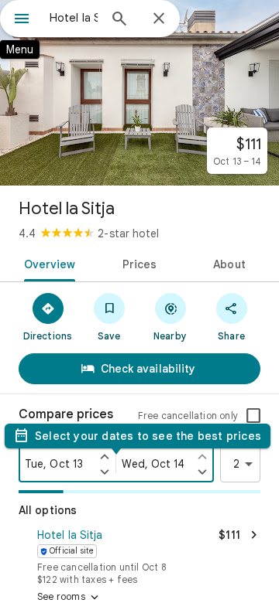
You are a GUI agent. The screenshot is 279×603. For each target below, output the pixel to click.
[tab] (46, 262)
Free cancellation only (188, 415)
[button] (139, 555)
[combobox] (74, 18)
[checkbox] (253, 416)
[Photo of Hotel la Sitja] (139, 93)
